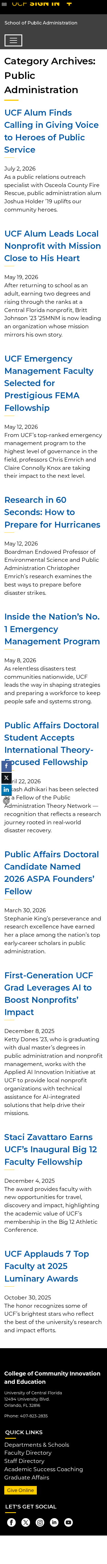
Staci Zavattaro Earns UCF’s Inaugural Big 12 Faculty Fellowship (50, 1149)
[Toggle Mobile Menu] (101, 6)
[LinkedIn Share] (6, 790)
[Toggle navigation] (13, 40)
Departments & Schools (36, 1444)
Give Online (20, 1490)
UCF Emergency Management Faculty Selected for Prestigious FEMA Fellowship (49, 383)
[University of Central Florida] (43, 7)
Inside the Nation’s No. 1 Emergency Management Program (52, 629)
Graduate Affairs (26, 1477)
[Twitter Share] (6, 778)
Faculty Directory (27, 1452)
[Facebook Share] (6, 766)
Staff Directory (24, 1461)
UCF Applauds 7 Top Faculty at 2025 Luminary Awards (46, 1266)
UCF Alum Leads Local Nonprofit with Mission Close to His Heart (52, 246)
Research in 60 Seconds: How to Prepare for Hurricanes (52, 512)
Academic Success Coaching (43, 1469)
